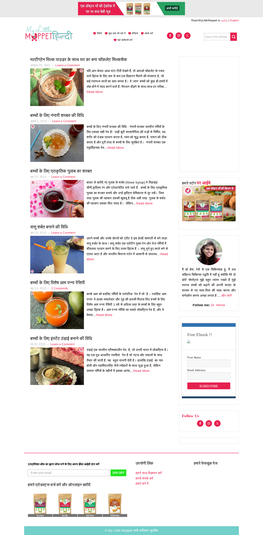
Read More (95, 92)
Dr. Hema (218, 305)
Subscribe (208, 386)
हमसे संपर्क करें (144, 478)
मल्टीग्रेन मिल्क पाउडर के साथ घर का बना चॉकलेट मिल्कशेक (78, 59)
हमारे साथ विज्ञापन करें (149, 473)
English (234, 20)
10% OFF (118, 472)
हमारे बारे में (142, 483)
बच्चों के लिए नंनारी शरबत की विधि (57, 115)
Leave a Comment (67, 65)
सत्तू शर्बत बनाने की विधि (49, 227)
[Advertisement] (209, 113)
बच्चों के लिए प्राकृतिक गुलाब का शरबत (61, 171)
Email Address (196, 370)
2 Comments (59, 288)
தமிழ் (224, 20)
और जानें (226, 295)
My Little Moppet (49, 36)
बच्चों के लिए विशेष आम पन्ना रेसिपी (58, 282)
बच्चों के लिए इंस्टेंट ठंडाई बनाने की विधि (61, 338)
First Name (194, 357)
